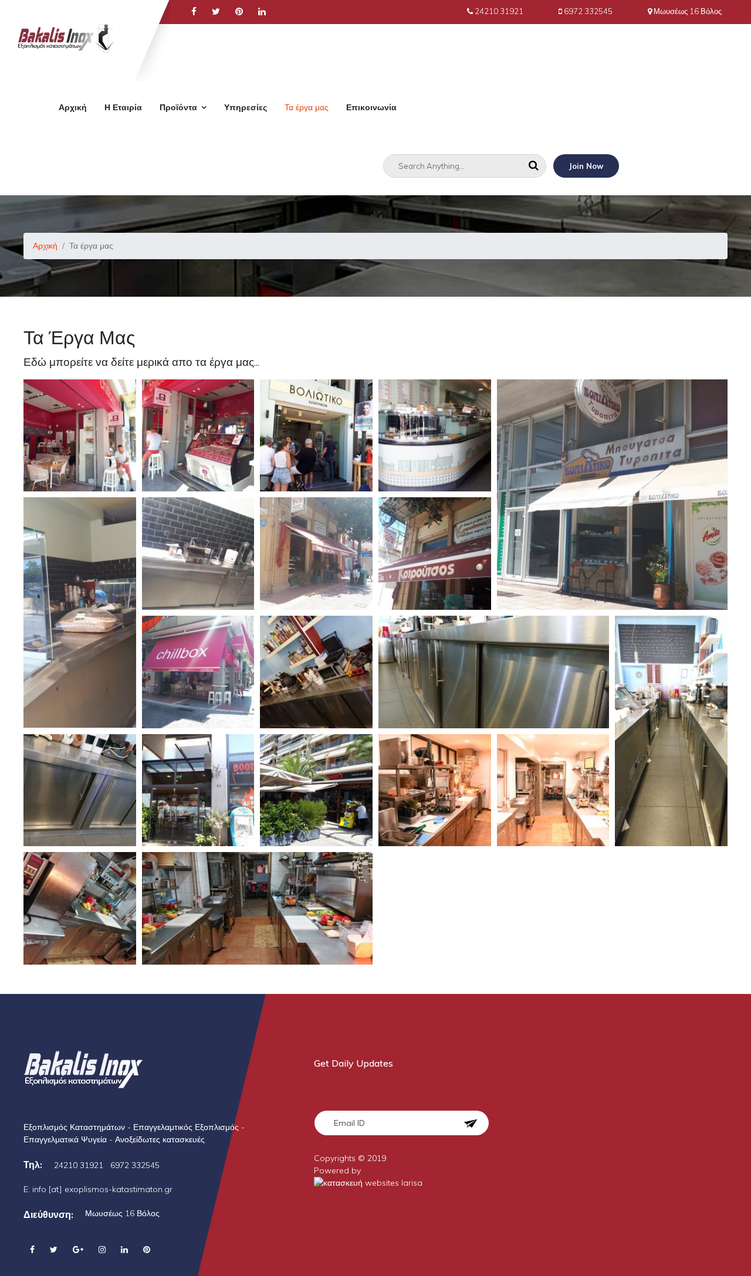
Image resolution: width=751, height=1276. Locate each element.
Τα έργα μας (307, 107)
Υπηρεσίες (245, 107)
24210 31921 (499, 11)
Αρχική (73, 107)
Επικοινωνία (371, 107)
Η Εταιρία (123, 107)
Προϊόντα (178, 107)
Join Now (586, 166)
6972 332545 (588, 11)
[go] (533, 166)
